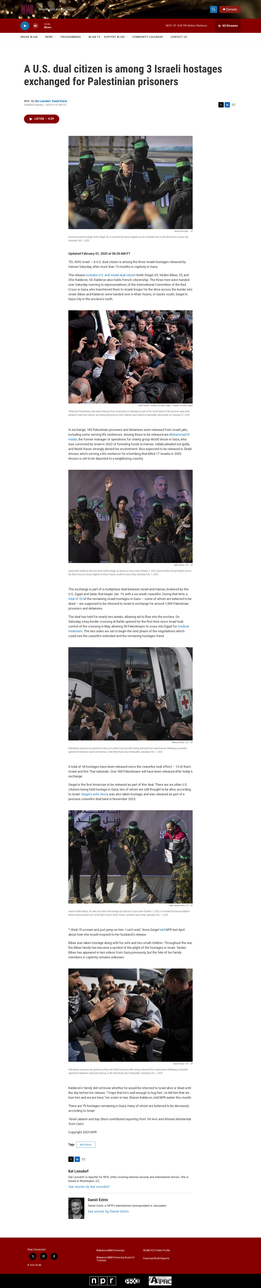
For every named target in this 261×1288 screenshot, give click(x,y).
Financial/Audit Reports (156, 1258)
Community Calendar (147, 37)
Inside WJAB (29, 37)
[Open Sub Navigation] (40, 37)
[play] (25, 26)
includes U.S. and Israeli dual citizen (111, 275)
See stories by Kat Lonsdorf (88, 1186)
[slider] (41, 26)
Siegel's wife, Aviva (94, 794)
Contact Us (179, 37)
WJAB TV (94, 37)
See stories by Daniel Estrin (108, 1211)
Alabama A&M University (110, 1250)
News (49, 37)
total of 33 (75, 599)
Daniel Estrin (59, 101)
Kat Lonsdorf (42, 101)
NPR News (86, 1144)
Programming (71, 37)
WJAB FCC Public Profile (156, 1250)
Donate (231, 9)
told (162, 930)
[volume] (35, 26)
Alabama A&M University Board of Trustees (115, 1259)
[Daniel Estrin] (76, 1208)
